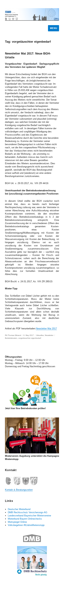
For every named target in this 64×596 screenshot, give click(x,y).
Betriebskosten (11, 338)
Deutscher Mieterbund (19, 509)
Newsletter (49, 335)
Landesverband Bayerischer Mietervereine (29, 515)
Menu (53, 28)
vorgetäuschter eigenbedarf (29, 338)
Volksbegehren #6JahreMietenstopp (26, 525)
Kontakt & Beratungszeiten (19, 489)
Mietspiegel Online (17, 522)
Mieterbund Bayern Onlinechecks (25, 518)
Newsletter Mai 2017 (46, 328)
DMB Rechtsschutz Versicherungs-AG (27, 512)
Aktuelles (40, 335)
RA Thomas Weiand (13, 335)
